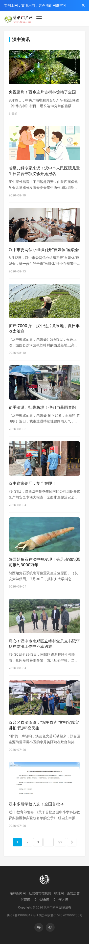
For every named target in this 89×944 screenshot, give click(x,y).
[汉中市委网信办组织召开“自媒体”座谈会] (44, 226)
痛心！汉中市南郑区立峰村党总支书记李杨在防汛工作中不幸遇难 (44, 643)
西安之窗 (73, 893)
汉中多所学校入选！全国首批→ (36, 804)
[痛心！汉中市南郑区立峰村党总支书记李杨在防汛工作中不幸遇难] (44, 617)
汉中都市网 (41, 900)
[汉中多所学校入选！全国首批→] (44, 780)
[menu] (39, 18)
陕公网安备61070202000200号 (61, 915)
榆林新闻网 (18, 893)
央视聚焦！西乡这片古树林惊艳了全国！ (44, 91)
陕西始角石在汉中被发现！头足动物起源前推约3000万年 (44, 562)
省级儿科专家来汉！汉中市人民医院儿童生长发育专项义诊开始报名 (44, 171)
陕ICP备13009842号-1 (22, 915)
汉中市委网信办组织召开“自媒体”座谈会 (44, 249)
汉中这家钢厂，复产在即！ (32, 483)
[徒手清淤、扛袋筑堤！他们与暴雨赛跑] (44, 384)
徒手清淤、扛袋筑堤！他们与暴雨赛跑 (42, 407)
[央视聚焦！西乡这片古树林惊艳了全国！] (44, 69)
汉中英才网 (60, 900)
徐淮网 (59, 893)
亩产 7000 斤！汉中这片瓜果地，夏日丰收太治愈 (44, 328)
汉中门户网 (51, 907)
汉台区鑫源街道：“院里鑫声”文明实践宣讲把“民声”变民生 (44, 725)
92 (60, 842)
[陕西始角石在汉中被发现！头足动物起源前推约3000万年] (44, 536)
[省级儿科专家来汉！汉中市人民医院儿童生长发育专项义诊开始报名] (44, 145)
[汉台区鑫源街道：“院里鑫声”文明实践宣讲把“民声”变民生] (44, 699)
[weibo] (50, 927)
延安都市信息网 (40, 893)
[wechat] (38, 927)
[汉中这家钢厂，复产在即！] (44, 460)
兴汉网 (25, 900)
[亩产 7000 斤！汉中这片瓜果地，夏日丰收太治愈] (44, 302)
